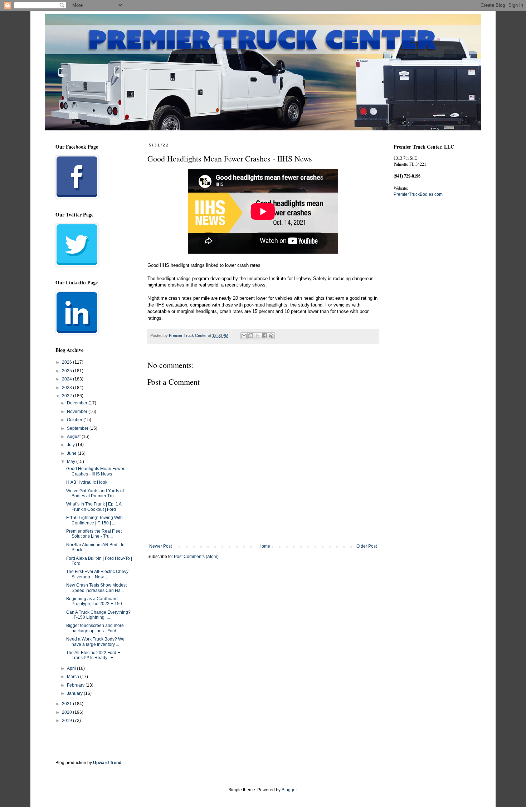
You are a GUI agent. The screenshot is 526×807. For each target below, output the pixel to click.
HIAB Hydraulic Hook (86, 482)
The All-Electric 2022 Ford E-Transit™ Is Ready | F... (94, 655)
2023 (67, 387)
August (74, 436)
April (72, 668)
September (78, 428)
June (72, 453)
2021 (67, 703)
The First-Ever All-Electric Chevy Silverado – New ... (97, 574)
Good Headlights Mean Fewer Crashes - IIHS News (95, 471)
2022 (67, 395)
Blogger (289, 789)
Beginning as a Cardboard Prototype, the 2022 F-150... (95, 601)
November (77, 411)
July (71, 444)
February (76, 685)
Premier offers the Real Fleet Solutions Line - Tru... (94, 534)
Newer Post (160, 546)
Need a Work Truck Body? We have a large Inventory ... (95, 642)
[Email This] (244, 335)
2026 (67, 362)
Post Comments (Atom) (196, 556)
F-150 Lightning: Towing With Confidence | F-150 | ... (94, 520)
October (75, 419)
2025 (67, 370)
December (77, 402)
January (75, 693)
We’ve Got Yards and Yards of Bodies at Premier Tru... (95, 493)
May (71, 461)
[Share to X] (257, 335)
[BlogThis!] (250, 335)
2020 (67, 712)
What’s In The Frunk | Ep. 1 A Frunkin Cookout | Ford (93, 507)
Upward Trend (107, 762)
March (73, 676)
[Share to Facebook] (264, 335)
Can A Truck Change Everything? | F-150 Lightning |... (98, 615)
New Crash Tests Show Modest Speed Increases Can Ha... (96, 588)
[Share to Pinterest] (271, 335)
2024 (67, 379)
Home (264, 546)
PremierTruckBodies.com (418, 194)
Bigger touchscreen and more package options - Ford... (95, 628)
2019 (67, 720)
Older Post (366, 546)
